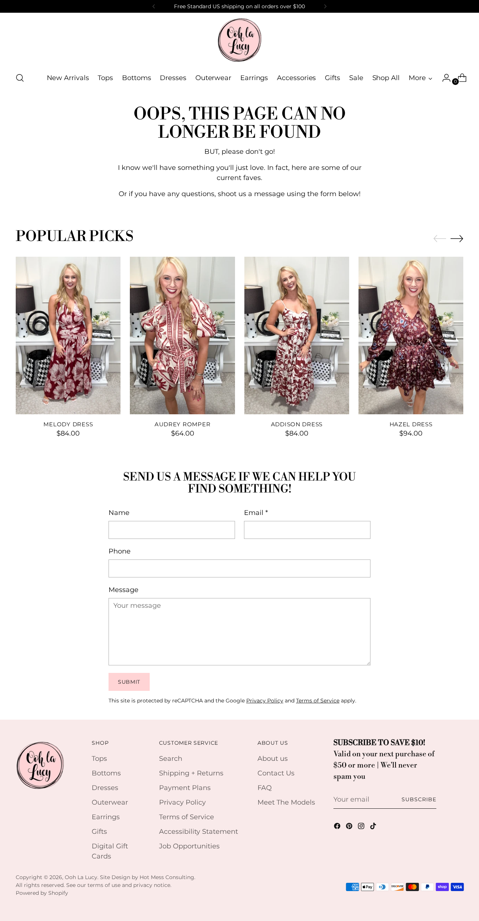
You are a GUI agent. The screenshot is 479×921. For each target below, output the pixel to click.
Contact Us (276, 773)
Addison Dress (297, 424)
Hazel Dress (411, 424)
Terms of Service (317, 700)
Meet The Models (286, 802)
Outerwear (110, 802)
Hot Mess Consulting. (167, 877)
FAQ (264, 788)
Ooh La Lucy (81, 877)
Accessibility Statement (198, 831)
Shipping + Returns (191, 773)
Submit (129, 681)
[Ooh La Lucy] (239, 39)
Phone (120, 551)
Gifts (99, 831)
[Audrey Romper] (182, 335)
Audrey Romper (183, 424)
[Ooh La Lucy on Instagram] (361, 827)
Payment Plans (185, 788)
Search (170, 758)
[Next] (325, 6)
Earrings (106, 817)
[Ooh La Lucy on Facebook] (337, 827)
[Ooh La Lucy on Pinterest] (349, 827)
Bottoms (106, 773)
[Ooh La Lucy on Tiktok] (373, 827)
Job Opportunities (189, 846)
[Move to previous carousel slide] (439, 238)
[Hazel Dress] (411, 335)
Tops (99, 758)
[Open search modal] (19, 77)
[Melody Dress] (68, 335)
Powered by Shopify (42, 893)
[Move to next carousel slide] (457, 238)
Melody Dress (68, 424)
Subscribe (419, 799)
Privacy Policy (264, 700)
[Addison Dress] (296, 335)
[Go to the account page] (443, 77)
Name (119, 513)
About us (272, 758)
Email (256, 513)
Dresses (105, 788)
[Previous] (154, 6)
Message (123, 590)
